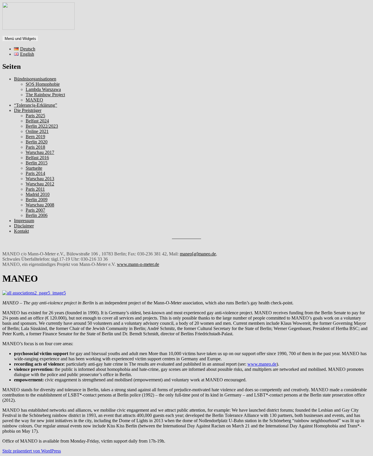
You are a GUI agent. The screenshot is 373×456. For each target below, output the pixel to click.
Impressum (24, 220)
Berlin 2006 (36, 215)
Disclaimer (24, 225)
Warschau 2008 (40, 204)
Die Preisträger (27, 110)
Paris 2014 (35, 173)
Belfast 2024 (37, 120)
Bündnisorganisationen (35, 78)
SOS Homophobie (43, 84)
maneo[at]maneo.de (198, 253)
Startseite (34, 168)
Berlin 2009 (36, 199)
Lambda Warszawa (43, 89)
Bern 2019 (35, 136)
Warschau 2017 (40, 152)
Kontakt (21, 231)
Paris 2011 (35, 189)
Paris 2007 (35, 210)
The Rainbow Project (45, 94)
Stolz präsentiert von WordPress (31, 450)
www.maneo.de (262, 364)
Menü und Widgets (20, 38)
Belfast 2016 (37, 157)
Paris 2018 (35, 147)
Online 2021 (37, 131)
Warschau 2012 (40, 183)
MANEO (34, 99)
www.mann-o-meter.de (138, 264)
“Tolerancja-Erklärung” (35, 105)
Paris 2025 (35, 115)
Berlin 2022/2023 (42, 126)
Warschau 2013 (40, 178)
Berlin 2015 (36, 162)
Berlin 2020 (36, 141)
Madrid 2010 (38, 194)
